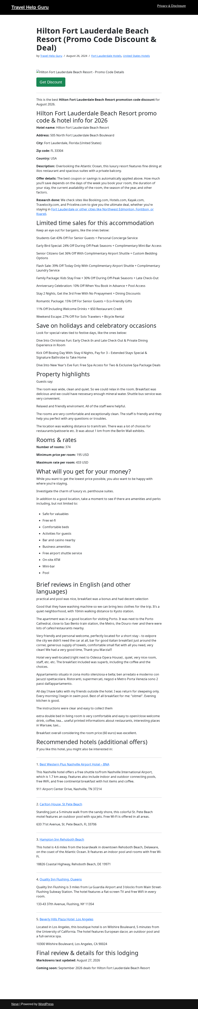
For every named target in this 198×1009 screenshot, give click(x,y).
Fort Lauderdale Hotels (106, 56)
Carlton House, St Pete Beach (61, 804)
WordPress (46, 1004)
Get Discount (51, 82)
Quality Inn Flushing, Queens (61, 879)
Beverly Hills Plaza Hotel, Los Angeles (66, 919)
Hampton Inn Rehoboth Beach (62, 839)
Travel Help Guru (51, 56)
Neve (15, 1004)
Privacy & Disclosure (171, 6)
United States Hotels (136, 56)
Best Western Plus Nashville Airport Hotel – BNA (74, 764)
